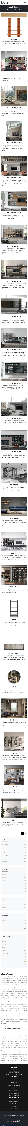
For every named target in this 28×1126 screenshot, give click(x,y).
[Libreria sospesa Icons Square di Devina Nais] (14, 641)
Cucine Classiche (14, 1092)
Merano (13, 947)
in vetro (13, 892)
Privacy (2, 1125)
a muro (13, 920)
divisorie (13, 926)
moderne (13, 907)
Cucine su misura (14, 1093)
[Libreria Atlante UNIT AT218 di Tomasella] (14, 234)
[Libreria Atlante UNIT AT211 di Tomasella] (14, 304)
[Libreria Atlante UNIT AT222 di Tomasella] (14, 166)
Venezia (13, 962)
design (13, 904)
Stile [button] (3, 900)
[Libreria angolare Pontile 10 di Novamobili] (14, 473)
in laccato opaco (13, 874)
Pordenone (13, 953)
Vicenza (13, 964)
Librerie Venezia (23, 10)
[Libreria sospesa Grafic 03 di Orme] (14, 741)
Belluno (13, 941)
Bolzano (13, 944)
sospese (13, 929)
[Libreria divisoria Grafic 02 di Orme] (14, 775)
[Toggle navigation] (25, 2)
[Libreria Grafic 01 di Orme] (14, 808)
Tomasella (13, 861)
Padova (13, 950)
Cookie (6, 1125)
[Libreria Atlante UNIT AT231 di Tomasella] (14, 96)
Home (2, 10)
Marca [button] (4, 839)
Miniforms (13, 853)
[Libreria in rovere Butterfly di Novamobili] (14, 506)
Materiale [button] (5, 869)
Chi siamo (14, 1079)
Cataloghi (14, 1082)
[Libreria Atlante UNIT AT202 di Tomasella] (14, 406)
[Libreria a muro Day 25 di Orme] (14, 61)
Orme (13, 858)
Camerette (14, 1108)
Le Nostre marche (14, 1084)
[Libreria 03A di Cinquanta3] (14, 708)
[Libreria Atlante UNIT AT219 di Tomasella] (14, 201)
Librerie (16, 10)
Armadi (14, 1106)
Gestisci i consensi (14, 1125)
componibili (13, 923)
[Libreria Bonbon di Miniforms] (14, 27)
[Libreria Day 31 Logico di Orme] (14, 575)
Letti (14, 1105)
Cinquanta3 (13, 844)
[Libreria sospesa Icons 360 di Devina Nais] (14, 675)
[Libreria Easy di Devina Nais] (14, 608)
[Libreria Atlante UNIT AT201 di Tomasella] (14, 440)
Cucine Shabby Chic (14, 1095)
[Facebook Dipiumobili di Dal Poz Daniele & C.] (18, 1117)
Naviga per (14, 15)
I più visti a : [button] (6, 937)
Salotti (14, 1103)
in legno (13, 877)
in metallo (13, 889)
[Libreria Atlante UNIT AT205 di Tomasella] (14, 338)
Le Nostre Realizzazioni (14, 1085)
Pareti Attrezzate (14, 1101)
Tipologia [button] (5, 915)
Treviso (13, 959)
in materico (13, 883)
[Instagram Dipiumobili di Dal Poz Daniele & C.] (20, 1117)
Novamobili (13, 856)
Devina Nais (13, 847)
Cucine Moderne (14, 1090)
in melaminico (13, 886)
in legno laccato (13, 880)
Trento (13, 956)
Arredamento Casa (9, 10)
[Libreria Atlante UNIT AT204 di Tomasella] (14, 371)
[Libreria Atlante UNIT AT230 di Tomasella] (14, 131)
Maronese (13, 850)
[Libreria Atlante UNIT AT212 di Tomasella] (14, 269)
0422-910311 (15, 1072)
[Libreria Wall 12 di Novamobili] (14, 541)
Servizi (14, 1080)
